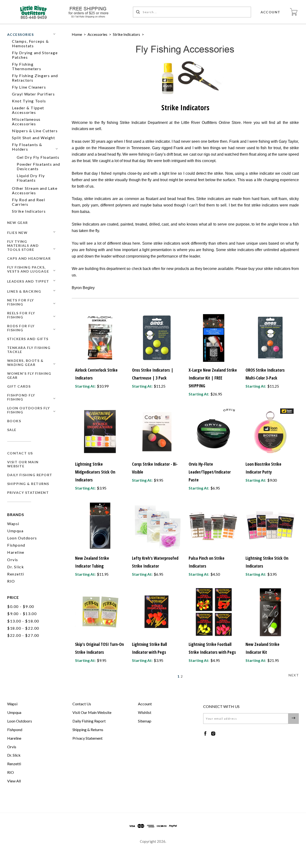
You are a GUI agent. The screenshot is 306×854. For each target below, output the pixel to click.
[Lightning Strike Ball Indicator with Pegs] (157, 612)
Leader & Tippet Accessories (28, 110)
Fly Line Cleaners (29, 87)
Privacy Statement (28, 492)
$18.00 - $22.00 (23, 628)
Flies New (17, 233)
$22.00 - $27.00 (23, 635)
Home (77, 34)
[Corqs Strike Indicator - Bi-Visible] (157, 432)
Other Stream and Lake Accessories (35, 190)
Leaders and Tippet (28, 281)
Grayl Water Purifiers (33, 94)
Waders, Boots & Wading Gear (25, 362)
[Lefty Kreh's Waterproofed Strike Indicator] (157, 526)
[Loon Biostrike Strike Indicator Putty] (270, 432)
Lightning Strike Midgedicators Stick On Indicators (95, 472)
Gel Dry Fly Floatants (38, 157)
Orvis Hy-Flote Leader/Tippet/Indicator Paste (210, 472)
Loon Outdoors (22, 538)
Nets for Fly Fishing (20, 302)
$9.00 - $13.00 (22, 613)
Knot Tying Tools (29, 101)
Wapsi (13, 523)
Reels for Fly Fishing (21, 315)
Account (271, 12)
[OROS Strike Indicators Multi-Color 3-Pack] (270, 338)
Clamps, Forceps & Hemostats (30, 43)
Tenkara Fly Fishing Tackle (29, 350)
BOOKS (14, 421)
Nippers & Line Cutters (35, 130)
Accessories (20, 34)
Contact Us (20, 453)
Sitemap (144, 721)
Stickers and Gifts (28, 339)
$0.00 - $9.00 (20, 606)
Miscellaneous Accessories (26, 121)
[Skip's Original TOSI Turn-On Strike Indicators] (100, 612)
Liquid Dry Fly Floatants (31, 177)
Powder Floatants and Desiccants (38, 166)
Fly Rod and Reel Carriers (28, 201)
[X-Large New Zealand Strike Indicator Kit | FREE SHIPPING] (214, 338)
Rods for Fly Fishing (21, 328)
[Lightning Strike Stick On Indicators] (270, 526)
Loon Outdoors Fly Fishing (28, 410)
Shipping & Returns (28, 484)
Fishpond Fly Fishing (21, 397)
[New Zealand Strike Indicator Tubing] (100, 526)
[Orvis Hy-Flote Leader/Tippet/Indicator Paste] (214, 432)
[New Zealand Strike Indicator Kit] (270, 612)
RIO (11, 581)
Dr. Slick (15, 566)
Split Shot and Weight (33, 137)
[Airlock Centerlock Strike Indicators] (100, 338)
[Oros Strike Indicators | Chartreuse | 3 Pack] (157, 338)
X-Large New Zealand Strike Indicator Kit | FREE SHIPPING (213, 378)
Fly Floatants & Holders (27, 146)
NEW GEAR (17, 223)
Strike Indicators (29, 211)
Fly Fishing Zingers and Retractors (35, 77)
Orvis (12, 559)
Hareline (15, 552)
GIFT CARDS (19, 386)
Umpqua (15, 530)
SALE (11, 430)
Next (294, 675)
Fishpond (16, 545)
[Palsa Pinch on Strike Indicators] (214, 526)
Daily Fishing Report (29, 475)
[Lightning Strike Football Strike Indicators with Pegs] (214, 612)
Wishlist (144, 712)
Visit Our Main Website (23, 464)
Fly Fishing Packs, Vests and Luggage (28, 269)
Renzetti (15, 574)
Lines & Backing (24, 291)
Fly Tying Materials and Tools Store (23, 245)
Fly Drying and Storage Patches (35, 54)
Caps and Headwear (29, 258)
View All (14, 781)
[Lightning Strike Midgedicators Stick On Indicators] (100, 432)
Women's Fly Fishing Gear (29, 375)
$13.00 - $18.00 (23, 621)
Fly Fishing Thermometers (26, 66)
